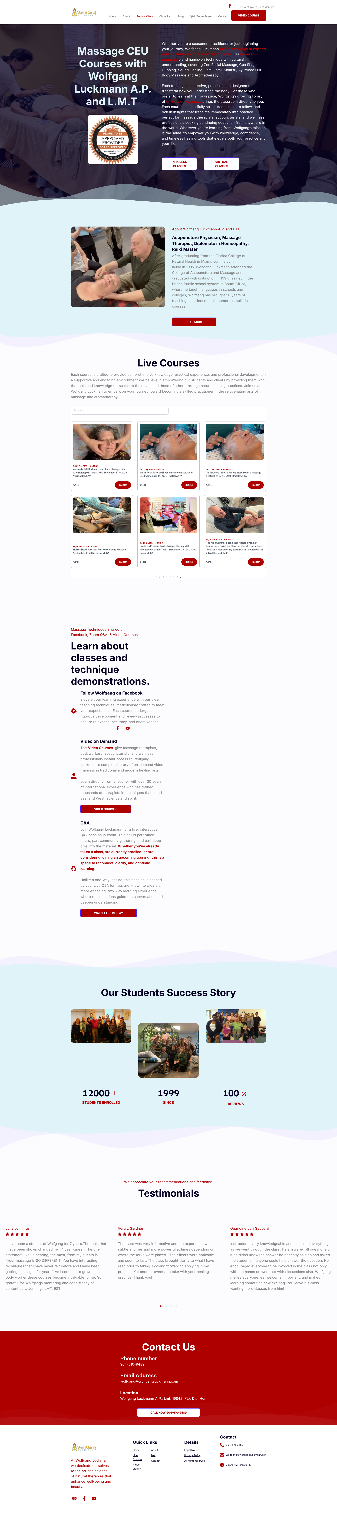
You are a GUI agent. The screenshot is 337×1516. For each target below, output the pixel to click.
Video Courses (105, 809)
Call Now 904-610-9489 (168, 1412)
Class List (165, 16)
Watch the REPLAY (108, 913)
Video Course (248, 15)
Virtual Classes (221, 164)
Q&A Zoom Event (201, 16)
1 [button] (160, 1306)
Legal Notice (191, 1449)
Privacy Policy (192, 1455)
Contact (223, 16)
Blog (181, 16)
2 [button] (166, 1306)
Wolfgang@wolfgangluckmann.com (246, 1454)
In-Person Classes (179, 164)
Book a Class (145, 16)
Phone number (138, 1358)
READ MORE (194, 322)
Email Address (138, 1375)
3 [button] (171, 1306)
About (126, 16)
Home (112, 16)
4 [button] (176, 1306)
